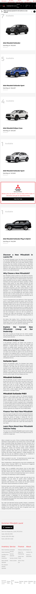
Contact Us (8, 527)
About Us (28, 549)
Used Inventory (6, 552)
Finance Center (22, 549)
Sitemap (17, 582)
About (28, 546)
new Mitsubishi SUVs (12, 261)
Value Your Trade (18, 199)
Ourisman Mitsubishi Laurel (18, 431)
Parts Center (13, 560)
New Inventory (5, 549)
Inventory (5, 546)
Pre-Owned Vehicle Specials (5, 566)
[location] (33, 1)
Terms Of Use (12, 582)
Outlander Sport (10, 361)
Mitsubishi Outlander (12, 377)
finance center (17, 418)
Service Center (14, 558)
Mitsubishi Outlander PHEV (15, 393)
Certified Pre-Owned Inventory (5, 556)
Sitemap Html (21, 582)
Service (12, 546)
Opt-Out (35, 582)
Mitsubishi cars (30, 582)
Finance (21, 546)
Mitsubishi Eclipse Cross (13, 340)
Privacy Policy (8, 582)
